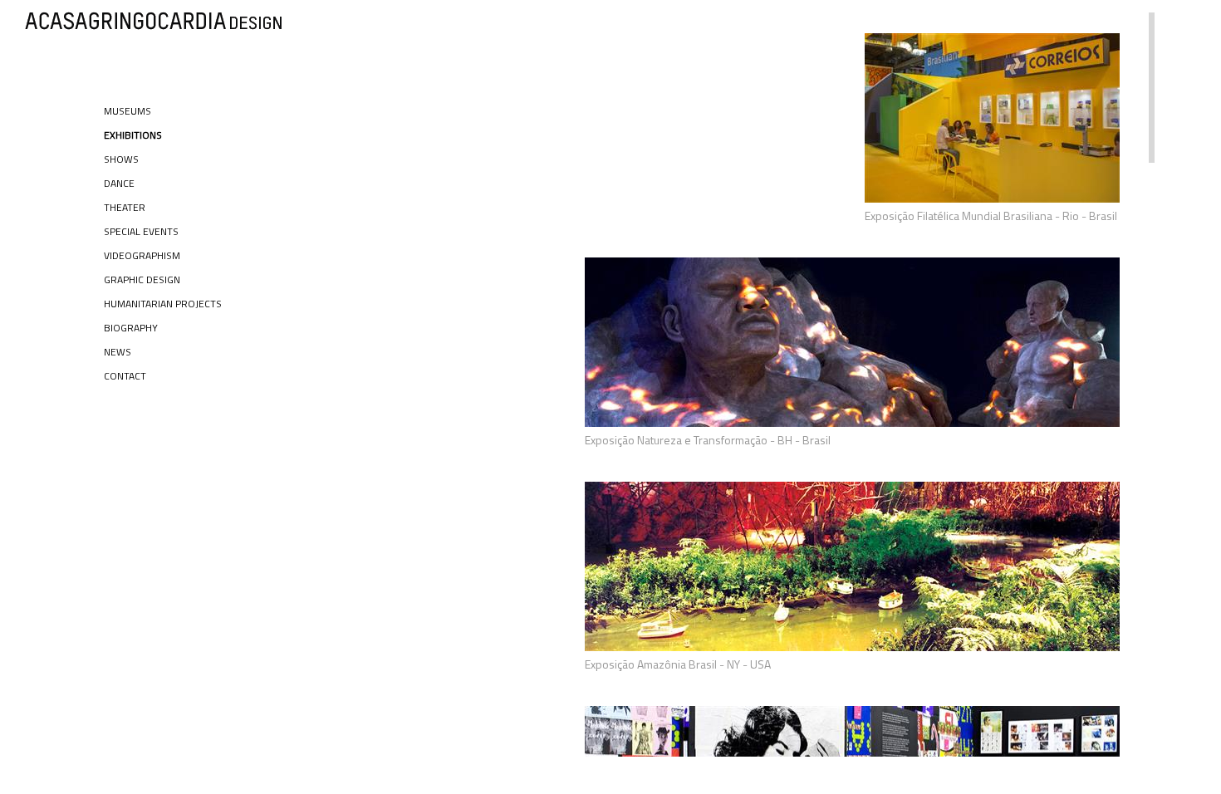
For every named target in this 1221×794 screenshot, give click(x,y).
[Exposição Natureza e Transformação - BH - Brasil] (852, 422)
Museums (127, 111)
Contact (125, 376)
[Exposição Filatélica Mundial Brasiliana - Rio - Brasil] (992, 198)
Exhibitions (133, 135)
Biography (131, 328)
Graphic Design (142, 279)
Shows (121, 159)
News (117, 352)
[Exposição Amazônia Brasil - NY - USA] (852, 646)
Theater (124, 207)
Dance (119, 183)
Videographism (142, 255)
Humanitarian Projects (163, 303)
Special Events (141, 231)
